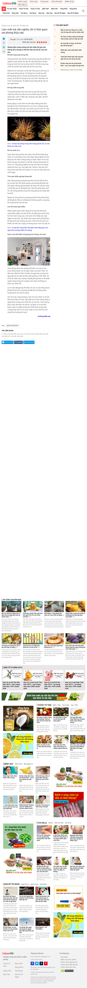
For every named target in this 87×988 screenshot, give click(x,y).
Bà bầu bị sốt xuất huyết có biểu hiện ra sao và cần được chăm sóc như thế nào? (44, 869)
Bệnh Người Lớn (28, 764)
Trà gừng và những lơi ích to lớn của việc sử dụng (11, 646)
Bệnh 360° (45, 9)
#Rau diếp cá (22, 5)
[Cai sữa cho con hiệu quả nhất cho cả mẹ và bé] (33, 639)
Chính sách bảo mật (68, 967)
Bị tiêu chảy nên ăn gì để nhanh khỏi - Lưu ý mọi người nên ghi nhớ (26, 778)
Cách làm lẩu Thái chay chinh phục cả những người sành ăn (60, 746)
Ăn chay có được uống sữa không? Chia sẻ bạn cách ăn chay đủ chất (44, 720)
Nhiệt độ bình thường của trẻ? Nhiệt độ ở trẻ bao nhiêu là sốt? (26, 806)
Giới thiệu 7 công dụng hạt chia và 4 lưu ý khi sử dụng (53, 615)
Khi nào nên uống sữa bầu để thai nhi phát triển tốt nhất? (77, 868)
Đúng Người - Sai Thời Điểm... (41, 928)
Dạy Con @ (68, 823)
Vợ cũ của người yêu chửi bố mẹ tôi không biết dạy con (26, 898)
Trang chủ (6, 26)
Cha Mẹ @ (24, 13)
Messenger (30, 342)
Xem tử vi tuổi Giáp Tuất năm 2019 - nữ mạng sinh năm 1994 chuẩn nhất (74, 685)
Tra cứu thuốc (12, 9)
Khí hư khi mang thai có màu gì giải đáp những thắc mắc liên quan (43, 837)
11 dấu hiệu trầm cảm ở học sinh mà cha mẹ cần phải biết (10, 806)
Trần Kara (20, 39)
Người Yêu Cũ (25, 884)
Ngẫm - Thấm (57, 705)
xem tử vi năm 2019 (12, 325)
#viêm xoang (22, 1)
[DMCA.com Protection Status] (67, 970)
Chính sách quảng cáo (69, 962)
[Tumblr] (41, 963)
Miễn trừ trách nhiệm (68, 960)
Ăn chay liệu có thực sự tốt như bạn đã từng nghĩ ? (60, 719)
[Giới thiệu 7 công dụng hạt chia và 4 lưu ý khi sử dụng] (54, 606)
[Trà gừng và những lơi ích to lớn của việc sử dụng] (11, 639)
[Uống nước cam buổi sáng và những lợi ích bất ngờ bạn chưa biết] (75, 606)
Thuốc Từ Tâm (23, 9)
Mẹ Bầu (50, 823)
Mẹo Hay (41, 13)
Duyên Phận (43, 884)
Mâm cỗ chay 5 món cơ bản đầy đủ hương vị (44, 746)
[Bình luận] (4, 51)
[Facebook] (4, 43)
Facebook (19, 342)
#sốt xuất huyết (57, 1)
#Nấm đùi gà (69, 1)
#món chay (33, 1)
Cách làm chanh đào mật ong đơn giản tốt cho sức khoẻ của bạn (32, 615)
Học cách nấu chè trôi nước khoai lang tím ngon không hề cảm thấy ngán (75, 647)
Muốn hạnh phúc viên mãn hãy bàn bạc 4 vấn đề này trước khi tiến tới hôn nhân (43, 898)
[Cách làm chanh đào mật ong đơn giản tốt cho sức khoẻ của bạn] (33, 606)
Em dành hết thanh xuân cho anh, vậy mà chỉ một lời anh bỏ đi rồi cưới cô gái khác (10, 898)
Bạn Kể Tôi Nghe (60, 13)
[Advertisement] (26, 451)
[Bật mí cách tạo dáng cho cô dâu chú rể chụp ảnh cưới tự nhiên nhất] (11, 606)
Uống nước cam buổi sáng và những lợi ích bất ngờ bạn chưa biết (75, 615)
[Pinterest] (46, 963)
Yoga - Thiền (74, 705)
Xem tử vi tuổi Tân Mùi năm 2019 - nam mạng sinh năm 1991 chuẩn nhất (11, 685)
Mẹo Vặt (25, 26)
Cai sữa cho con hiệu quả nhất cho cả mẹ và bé (31, 646)
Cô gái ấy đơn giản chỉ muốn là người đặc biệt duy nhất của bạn (26, 930)
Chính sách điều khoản (69, 965)
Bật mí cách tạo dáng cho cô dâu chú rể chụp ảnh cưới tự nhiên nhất (11, 615)
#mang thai (44, 1)
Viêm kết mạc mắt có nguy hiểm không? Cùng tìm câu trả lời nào (43, 778)
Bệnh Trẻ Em (18, 764)
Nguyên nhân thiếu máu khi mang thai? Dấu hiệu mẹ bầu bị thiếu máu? (76, 838)
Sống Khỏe (63, 9)
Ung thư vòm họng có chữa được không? (43, 806)
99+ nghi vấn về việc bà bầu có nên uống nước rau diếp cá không (60, 869)
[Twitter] (37, 963)
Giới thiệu (64, 957)
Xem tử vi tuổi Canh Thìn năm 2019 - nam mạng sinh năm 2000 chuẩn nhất (32, 685)
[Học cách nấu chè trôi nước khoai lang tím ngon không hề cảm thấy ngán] (75, 639)
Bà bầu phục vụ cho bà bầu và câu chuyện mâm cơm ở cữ (10, 929)
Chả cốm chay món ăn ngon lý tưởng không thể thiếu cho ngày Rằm (77, 747)
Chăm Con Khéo (58, 823)
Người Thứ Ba (34, 884)
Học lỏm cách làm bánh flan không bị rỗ (53, 646)
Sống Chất (6, 13)
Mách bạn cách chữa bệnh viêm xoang (10, 777)
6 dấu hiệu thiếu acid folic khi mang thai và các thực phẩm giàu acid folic (60, 837)
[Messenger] (4, 47)
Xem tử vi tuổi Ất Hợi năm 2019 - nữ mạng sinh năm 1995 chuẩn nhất (52, 685)
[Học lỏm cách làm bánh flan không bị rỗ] (54, 639)
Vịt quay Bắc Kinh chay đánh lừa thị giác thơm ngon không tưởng (77, 720)
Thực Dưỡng (65, 705)
